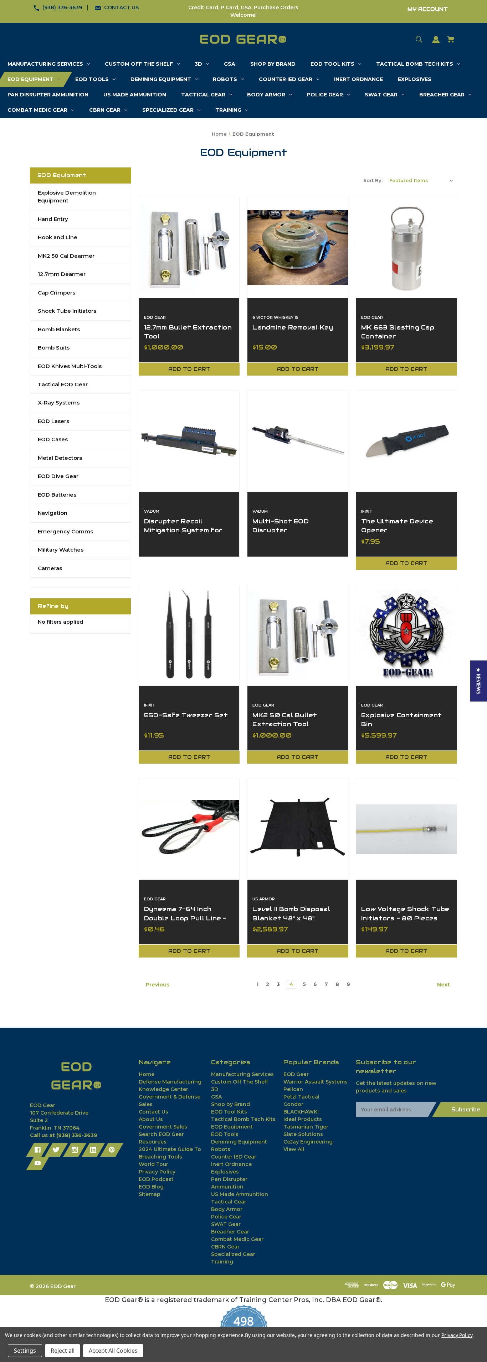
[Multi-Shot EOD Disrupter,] (297, 441)
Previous (156, 984)
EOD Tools (225, 1134)
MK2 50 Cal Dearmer (66, 255)
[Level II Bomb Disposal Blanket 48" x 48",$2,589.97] (297, 829)
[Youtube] (37, 1163)
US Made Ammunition (239, 1194)
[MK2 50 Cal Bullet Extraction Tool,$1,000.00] (297, 635)
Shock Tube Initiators (67, 310)
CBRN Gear (225, 1246)
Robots (220, 1149)
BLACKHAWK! (301, 1112)
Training (222, 1261)
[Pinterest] (112, 1150)
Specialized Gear (233, 1254)
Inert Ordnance (231, 1164)
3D (214, 1089)
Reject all (63, 1351)
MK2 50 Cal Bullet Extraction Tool (284, 719)
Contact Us (153, 1112)
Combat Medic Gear (237, 1239)
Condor (293, 1104)
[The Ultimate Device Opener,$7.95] (406, 441)
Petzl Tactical (301, 1097)
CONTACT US (121, 7)
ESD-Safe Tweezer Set (186, 715)
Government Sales (163, 1127)
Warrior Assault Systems (315, 1082)
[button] (478, 681)
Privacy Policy (157, 1171)
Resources (152, 1142)
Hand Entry (53, 219)
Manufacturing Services (242, 1074)
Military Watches (60, 549)
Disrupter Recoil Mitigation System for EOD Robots (183, 530)
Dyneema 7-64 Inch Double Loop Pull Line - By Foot (185, 918)
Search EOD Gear (161, 1134)
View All (293, 1149)
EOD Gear (296, 1074)
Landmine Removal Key (292, 327)
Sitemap (149, 1194)
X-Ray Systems (59, 402)
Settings (25, 1351)
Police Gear (226, 1216)
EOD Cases (53, 439)
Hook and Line (57, 237)
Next (444, 984)
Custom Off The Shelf (239, 1082)
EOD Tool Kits (229, 1112)
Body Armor (226, 1209)
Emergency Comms (65, 531)
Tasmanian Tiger (305, 1127)
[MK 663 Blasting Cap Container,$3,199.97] (406, 247)
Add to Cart (189, 369)
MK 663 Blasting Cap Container (397, 331)
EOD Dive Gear (58, 476)
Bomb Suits (54, 347)
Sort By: (373, 180)
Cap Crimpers (56, 292)
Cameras (50, 568)
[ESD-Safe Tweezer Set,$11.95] (189, 635)
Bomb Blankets (59, 329)
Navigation (52, 512)
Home (146, 1074)
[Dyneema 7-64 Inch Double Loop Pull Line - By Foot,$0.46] (189, 829)
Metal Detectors (60, 457)
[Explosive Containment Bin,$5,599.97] (406, 635)
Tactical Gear (228, 1201)
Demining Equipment (239, 1142)
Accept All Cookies (113, 1351)
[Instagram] (74, 1150)
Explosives (225, 1171)
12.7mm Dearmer (62, 274)
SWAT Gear (226, 1224)
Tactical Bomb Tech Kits (243, 1119)
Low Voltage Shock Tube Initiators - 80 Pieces (405, 913)
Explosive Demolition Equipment (67, 196)
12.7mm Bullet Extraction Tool (188, 331)
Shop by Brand (230, 1104)
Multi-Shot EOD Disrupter (280, 525)
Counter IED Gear (233, 1157)
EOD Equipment (232, 1127)
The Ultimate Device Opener (397, 525)
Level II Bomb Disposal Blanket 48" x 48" (291, 913)
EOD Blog (151, 1186)
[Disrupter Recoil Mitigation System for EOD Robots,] (189, 441)
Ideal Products (302, 1119)
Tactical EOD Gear (63, 384)
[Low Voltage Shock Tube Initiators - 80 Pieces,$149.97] (406, 829)
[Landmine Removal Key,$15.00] (297, 247)
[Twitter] (56, 1150)
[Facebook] (37, 1150)
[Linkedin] (93, 1150)
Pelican (293, 1089)
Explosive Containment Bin (401, 719)
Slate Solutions (303, 1134)
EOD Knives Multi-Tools (70, 366)
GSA (216, 1097)
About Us (151, 1119)
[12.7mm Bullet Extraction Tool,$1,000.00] (189, 247)
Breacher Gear (230, 1231)
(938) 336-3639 (62, 7)
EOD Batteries (57, 494)
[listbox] (421, 180)
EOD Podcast (156, 1179)
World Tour (153, 1164)
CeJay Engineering (308, 1142)
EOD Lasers (53, 421)
